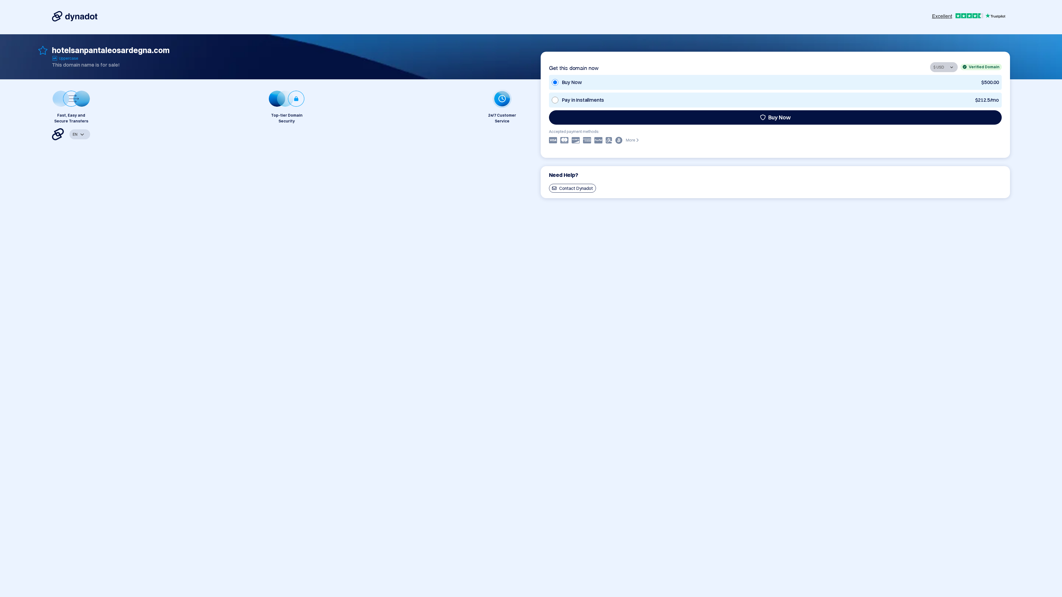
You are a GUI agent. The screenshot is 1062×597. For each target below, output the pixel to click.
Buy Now (779, 117)
